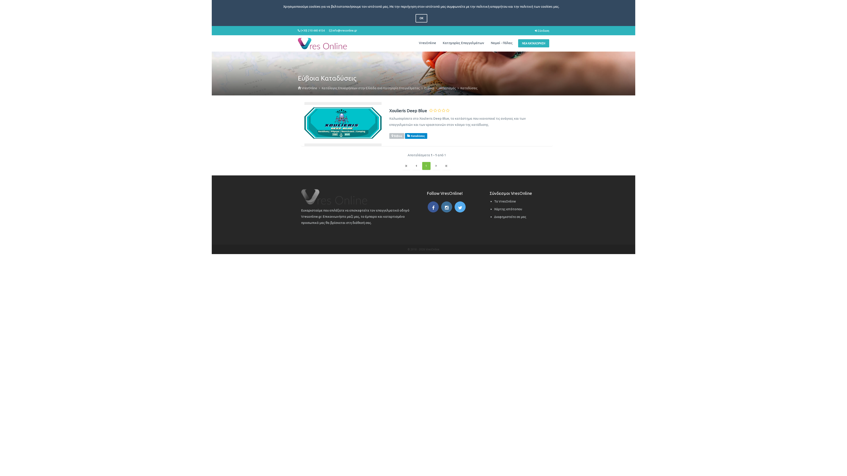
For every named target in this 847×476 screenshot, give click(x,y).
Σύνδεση (543, 30)
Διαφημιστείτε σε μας (510, 217)
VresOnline (427, 43)
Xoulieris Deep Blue (408, 110)
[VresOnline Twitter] (460, 206)
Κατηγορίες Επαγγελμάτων (463, 43)
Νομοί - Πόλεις (502, 43)
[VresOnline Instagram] (446, 206)
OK (421, 18)
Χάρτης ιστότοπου (508, 209)
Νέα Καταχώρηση (533, 43)
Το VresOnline (505, 201)
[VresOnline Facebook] (433, 206)
